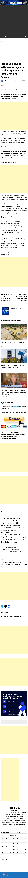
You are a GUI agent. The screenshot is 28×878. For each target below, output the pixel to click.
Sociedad (3, 60)
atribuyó (15, 195)
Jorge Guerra (23, 539)
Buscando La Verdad (9, 80)
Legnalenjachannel (15, 549)
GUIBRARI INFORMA (19, 537)
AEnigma (3, 519)
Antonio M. (3, 521)
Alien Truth (22, 518)
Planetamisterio (15, 558)
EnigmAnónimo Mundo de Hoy (10, 534)
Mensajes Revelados (5, 552)
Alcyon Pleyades (12, 518)
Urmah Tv (13, 564)
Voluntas (11, 567)
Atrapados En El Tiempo (14, 521)
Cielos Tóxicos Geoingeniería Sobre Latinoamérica (11, 525)
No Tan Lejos (17, 554)
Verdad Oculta (21, 564)
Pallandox (3, 558)
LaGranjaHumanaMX (11, 547)
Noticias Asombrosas (6, 556)
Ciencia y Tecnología (6, 59)
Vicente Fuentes (5, 567)
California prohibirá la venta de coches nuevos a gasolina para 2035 (12, 366)
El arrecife (21, 528)
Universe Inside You (5, 564)
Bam (8, 875)
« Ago (2, 859)
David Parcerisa (6, 528)
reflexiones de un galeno (9, 560)
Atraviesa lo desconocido (10, 523)
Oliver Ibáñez (15, 556)
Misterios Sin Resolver (5, 554)
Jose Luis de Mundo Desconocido (9, 543)
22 (25, 849)
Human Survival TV (4, 539)
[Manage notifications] (4, 874)
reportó (11, 221)
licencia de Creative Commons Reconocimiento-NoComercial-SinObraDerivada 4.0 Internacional (14, 814)
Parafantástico (8, 558)
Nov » (6, 859)
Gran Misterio (6, 537)
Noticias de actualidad (17, 59)
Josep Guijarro (3, 547)
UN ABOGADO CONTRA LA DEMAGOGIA (11, 562)
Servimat (20, 560)
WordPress (3, 875)
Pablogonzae (20, 556)
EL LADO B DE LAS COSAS (8, 530)
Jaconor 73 (10, 539)
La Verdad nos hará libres (5, 549)
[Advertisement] (14, 20)
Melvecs (21, 549)
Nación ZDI (11, 554)
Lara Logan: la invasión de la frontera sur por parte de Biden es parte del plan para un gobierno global (14, 392)
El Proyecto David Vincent (7, 532)
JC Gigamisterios (17, 539)
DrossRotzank (15, 528)
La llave (18, 547)
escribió (12, 155)
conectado (16, 406)
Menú (4, 36)
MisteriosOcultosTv (16, 552)
